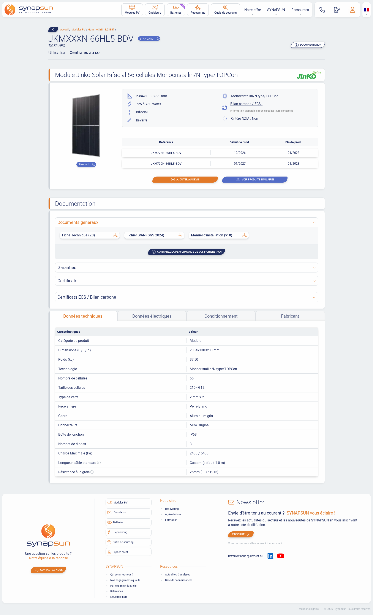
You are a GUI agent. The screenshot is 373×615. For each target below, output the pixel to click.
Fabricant (290, 316)
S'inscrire (238, 534)
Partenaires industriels (123, 585)
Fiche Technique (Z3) (78, 235)
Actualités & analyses (177, 574)
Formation (171, 519)
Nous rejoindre (118, 596)
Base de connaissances (178, 580)
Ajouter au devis (187, 179)
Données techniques (82, 316)
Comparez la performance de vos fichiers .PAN (189, 251)
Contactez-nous (51, 569)
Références (116, 591)
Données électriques (152, 316)
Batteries (177, 9)
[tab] (82, 316)
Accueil (64, 29)
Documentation (310, 44)
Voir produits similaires (258, 179)
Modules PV (132, 12)
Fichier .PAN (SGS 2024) (145, 235)
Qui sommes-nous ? (121, 574)
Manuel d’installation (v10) (211, 235)
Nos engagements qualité (125, 580)
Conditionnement (221, 316)
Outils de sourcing (225, 12)
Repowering (198, 12)
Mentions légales (309, 608)
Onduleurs (155, 12)
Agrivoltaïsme (173, 514)
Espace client (120, 552)
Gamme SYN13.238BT (101, 29)
